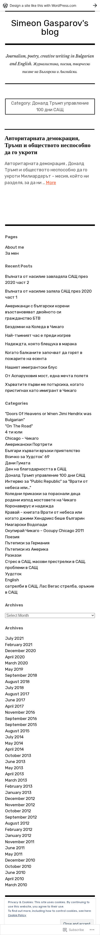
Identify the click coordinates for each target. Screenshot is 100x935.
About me (14, 247)
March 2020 (16, 663)
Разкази (13, 555)
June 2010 (15, 872)
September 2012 (21, 817)
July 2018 (14, 687)
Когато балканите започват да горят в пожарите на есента (43, 355)
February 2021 (18, 644)
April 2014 (14, 749)
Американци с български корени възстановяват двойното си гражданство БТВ (37, 312)
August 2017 (17, 693)
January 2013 (18, 792)
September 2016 (21, 718)
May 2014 (14, 743)
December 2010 (20, 860)
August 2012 (17, 823)
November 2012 (20, 804)
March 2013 (16, 780)
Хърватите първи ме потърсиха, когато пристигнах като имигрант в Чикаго (44, 387)
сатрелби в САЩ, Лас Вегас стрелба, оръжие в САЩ (49, 589)
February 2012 (18, 829)
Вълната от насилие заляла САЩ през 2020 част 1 (48, 294)
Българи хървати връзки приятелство (42, 450)
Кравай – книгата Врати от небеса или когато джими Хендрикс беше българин (44, 515)
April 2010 (14, 878)
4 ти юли (13, 432)
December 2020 (20, 650)
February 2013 (18, 786)
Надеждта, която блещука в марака (41, 343)
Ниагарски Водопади (26, 524)
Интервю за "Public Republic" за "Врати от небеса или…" (46, 484)
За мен (12, 253)
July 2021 (14, 638)
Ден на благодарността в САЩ (35, 469)
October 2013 (18, 755)
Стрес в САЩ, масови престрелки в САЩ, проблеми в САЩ (45, 564)
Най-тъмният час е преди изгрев (38, 335)
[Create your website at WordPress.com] (50, 5)
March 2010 (16, 884)
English (12, 579)
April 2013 (14, 773)
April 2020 (15, 656)
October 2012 (18, 810)
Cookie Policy (17, 915)
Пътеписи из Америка (26, 549)
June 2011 (15, 847)
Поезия (12, 536)
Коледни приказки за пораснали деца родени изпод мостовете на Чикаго (42, 496)
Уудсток (13, 573)
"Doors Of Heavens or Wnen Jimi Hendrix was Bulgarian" (48, 416)
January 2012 (18, 835)
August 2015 (17, 730)
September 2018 (21, 675)
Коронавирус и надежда (29, 505)
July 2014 (14, 736)
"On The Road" (19, 426)
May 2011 (13, 854)
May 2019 (14, 669)
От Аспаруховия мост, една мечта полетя (46, 375)
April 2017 (14, 706)
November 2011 (19, 841)
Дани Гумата (17, 462)
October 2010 (18, 866)
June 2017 (15, 700)
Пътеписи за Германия (27, 542)
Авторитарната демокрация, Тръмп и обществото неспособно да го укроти (48, 145)
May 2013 (14, 767)
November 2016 (20, 712)
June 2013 (15, 761)
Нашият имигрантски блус (31, 367)
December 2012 (20, 798)
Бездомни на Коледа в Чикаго (34, 326)
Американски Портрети (28, 444)
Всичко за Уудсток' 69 (27, 456)
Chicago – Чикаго (22, 438)
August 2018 (17, 681)
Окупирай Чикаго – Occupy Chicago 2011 (44, 530)
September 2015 (21, 724)
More (51, 182)
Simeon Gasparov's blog (50, 27)
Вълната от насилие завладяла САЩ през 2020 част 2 (46, 279)
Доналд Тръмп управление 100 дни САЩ (45, 475)
